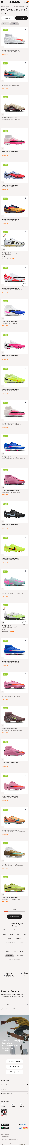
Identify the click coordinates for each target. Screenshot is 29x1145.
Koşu (25, 934)
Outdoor (6, 947)
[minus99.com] (20, 1142)
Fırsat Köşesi (20, 955)
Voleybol (10, 938)
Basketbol (18, 938)
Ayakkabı (23, 930)
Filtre (21, 18)
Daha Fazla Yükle (14, 916)
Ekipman (23, 947)
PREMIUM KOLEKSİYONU (14, 960)
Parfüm (15, 930)
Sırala (6, 18)
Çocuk (11, 934)
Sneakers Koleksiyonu (11, 942)
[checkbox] (1, 1008)
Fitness (7, 951)
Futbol (18, 934)
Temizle (14, 23)
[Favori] (25, 29)
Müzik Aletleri (6, 930)
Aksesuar (14, 947)
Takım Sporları (9, 955)
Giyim (4, 934)
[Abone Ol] (27, 1004)
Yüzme (21, 942)
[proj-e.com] (22, 1144)
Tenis (14, 951)
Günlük (21, 951)
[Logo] (14, 2)
